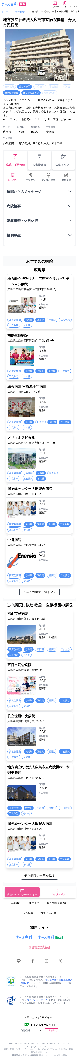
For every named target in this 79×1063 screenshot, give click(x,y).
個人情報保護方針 (57, 903)
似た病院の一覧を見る (39, 875)
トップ (5, 11)
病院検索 (20, 11)
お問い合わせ (48, 913)
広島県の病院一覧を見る (39, 592)
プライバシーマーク (37, 1000)
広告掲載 (28, 913)
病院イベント (63, 165)
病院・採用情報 (15, 165)
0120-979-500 (43, 1024)
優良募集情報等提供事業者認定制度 (46, 981)
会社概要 (16, 903)
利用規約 (34, 903)
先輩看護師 (39, 165)
